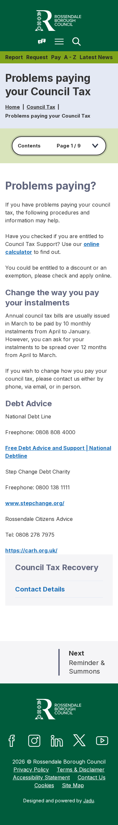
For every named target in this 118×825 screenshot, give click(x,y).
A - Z (70, 57)
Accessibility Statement (41, 777)
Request (37, 57)
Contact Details (40, 589)
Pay (56, 57)
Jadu (88, 800)
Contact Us (92, 777)
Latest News (96, 57)
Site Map (73, 785)
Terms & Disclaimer (81, 769)
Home (12, 107)
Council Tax (41, 107)
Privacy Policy (31, 769)
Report (14, 57)
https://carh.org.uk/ (31, 550)
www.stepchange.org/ (34, 503)
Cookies (44, 785)
